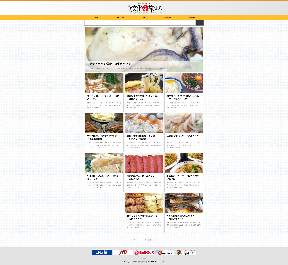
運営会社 (144, 258)
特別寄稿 (192, 17)
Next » (151, 240)
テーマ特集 (167, 17)
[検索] (200, 22)
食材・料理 (120, 17)
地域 (96, 17)
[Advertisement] (104, 214)
